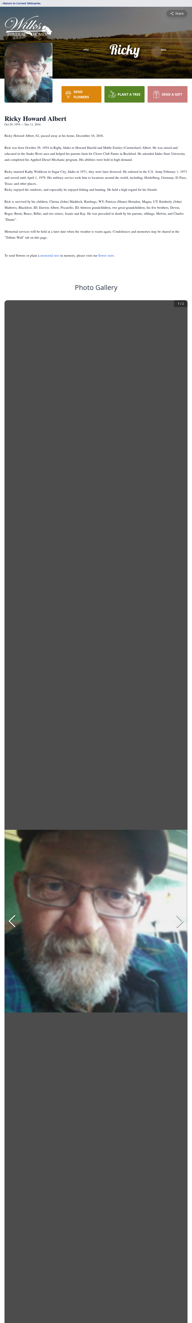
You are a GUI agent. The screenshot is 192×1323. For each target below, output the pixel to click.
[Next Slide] (180, 921)
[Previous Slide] (12, 921)
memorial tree (49, 255)
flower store (106, 255)
